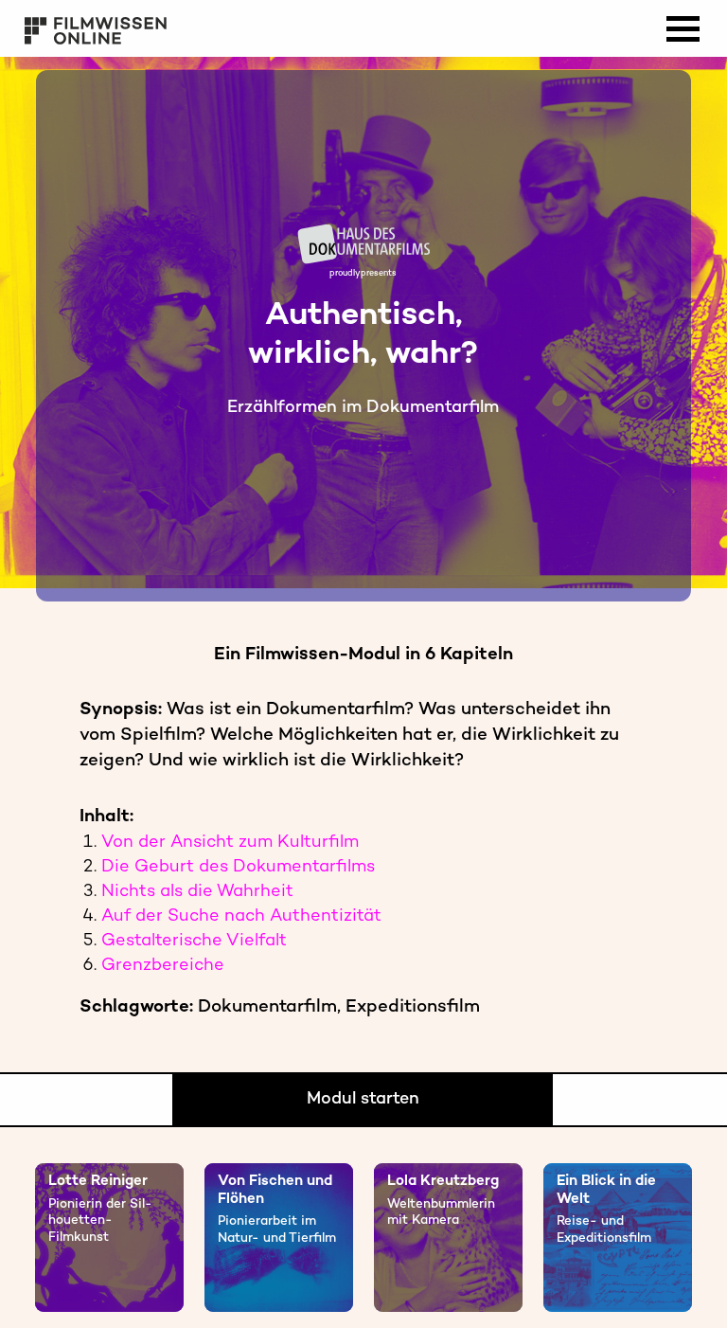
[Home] (33, 586)
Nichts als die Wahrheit (197, 892)
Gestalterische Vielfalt (194, 941)
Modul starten (363, 1099)
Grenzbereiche (162, 966)
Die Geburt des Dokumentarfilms (238, 867)
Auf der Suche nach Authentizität (241, 916)
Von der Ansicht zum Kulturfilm (230, 843)
